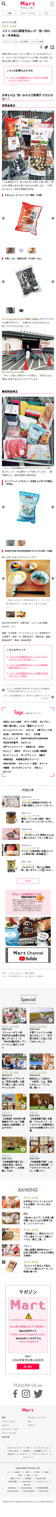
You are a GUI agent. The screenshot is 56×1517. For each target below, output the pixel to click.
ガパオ (31, 730)
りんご (8, 751)
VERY (27, 1472)
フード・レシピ (28, 13)
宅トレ (39, 767)
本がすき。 (28, 1485)
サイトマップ (28, 1457)
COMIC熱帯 (12, 1481)
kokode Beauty (26, 1488)
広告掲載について (40, 1451)
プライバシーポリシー (40, 1454)
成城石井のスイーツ (28, 759)
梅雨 (7, 767)
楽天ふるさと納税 (13, 721)
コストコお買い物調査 (36, 751)
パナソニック (11, 755)
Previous (3, 218)
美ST (28, 1475)
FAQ (27, 1448)
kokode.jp (12, 1488)
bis (36, 1475)
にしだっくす (11, 738)
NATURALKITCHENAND (35, 738)
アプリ (8, 771)
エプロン (45, 721)
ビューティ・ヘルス (10, 1429)
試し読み (28, 1366)
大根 (38, 734)
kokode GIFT (44, 1491)
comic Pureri (26, 1481)
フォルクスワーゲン (14, 730)
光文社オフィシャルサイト (17, 1454)
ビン (29, 734)
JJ (8, 1472)
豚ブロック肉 (45, 730)
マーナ (44, 763)
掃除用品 (9, 759)
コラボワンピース (23, 767)
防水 (18, 751)
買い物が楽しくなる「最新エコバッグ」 (25, 725)
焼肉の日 (31, 746)
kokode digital (28, 1491)
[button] (2, 13)
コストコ (7, 41)
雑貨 (3, 1417)
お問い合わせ (13, 1451)
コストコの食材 (37, 41)
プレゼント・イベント (37, 1417)
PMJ (42, 746)
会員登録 (26, 1451)
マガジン (31, 1425)
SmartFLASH (41, 1478)
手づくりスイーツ (14, 746)
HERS (46, 1472)
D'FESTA (18, 734)
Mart (20, 1475)
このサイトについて (14, 1448)
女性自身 (28, 1478)
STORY (37, 1472)
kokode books (13, 1491)
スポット (5, 1425)
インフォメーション (41, 1448)
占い (30, 1421)
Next (53, 218)
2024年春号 (11, 742)
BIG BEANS (10, 763)
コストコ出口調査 (21, 41)
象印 (42, 755)
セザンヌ (27, 742)
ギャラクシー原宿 (28, 763)
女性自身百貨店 (42, 1488)
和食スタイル (15, 1478)
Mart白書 (5, 1437)
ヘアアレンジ (29, 755)
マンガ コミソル (42, 1481)
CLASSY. (17, 1472)
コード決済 (31, 721)
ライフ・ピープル (9, 1433)
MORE (28, 881)
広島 (7, 734)
